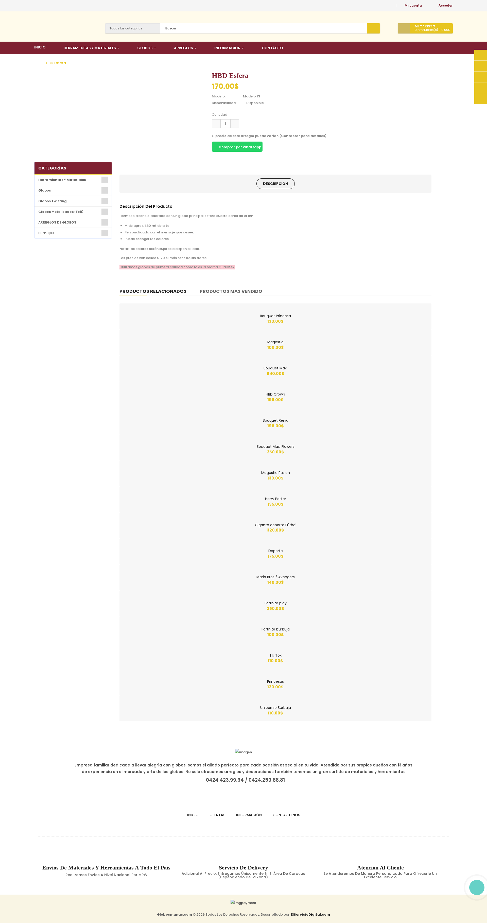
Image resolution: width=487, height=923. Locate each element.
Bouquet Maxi (275, 368)
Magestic (275, 342)
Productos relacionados (152, 291)
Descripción (275, 183)
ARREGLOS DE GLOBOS (57, 222)
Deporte (275, 550)
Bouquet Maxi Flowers (275, 446)
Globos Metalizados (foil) (60, 211)
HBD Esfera (56, 63)
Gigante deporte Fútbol (275, 524)
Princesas (275, 681)
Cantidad (219, 114)
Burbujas (46, 233)
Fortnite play (276, 603)
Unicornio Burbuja (275, 707)
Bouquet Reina (275, 420)
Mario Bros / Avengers (275, 576)
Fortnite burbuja (276, 629)
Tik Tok (275, 655)
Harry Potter (275, 498)
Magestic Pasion (275, 472)
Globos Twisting (52, 201)
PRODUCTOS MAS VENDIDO (231, 291)
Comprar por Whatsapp (239, 147)
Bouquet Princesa (275, 315)
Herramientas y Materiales (62, 179)
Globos (44, 190)
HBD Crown (275, 394)
